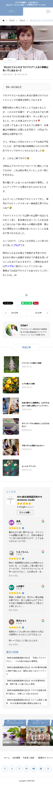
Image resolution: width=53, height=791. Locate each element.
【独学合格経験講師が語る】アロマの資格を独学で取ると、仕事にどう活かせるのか (26, 692)
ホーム (7, 758)
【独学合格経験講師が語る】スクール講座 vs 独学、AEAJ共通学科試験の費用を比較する (26, 701)
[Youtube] (34, 769)
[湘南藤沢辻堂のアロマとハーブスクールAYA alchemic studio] (11, 11)
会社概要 (16, 758)
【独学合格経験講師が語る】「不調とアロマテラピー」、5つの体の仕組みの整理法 (26, 659)
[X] (19, 769)
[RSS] (48, 769)
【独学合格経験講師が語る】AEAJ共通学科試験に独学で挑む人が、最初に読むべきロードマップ (26, 670)
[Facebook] (27, 769)
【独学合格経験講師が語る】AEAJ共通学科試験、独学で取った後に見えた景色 (25, 682)
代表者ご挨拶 (28, 758)
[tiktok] (12, 769)
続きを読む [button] (13, 575)
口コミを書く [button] (25, 512)
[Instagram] (5, 769)
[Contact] (41, 769)
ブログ (9, 60)
